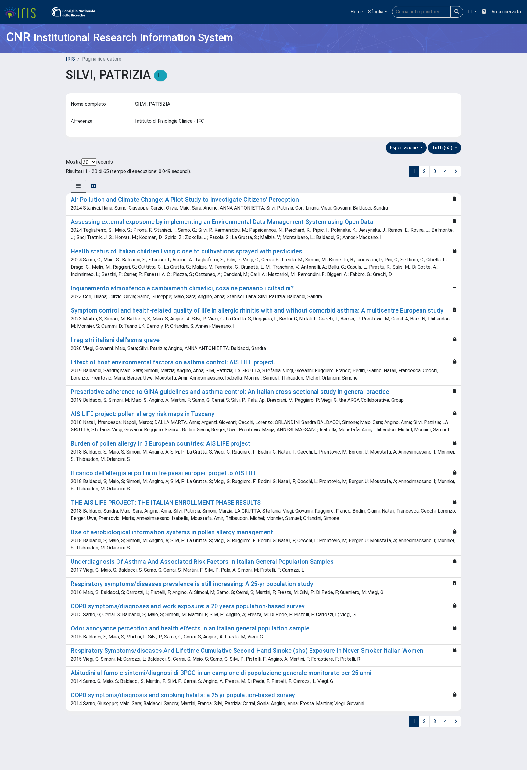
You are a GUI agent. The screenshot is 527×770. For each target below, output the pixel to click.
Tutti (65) (443, 147)
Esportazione (404, 147)
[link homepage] (22, 12)
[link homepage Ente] (73, 12)
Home (356, 12)
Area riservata (506, 12)
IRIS (70, 59)
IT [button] (470, 12)
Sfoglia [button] (375, 12)
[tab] (78, 186)
